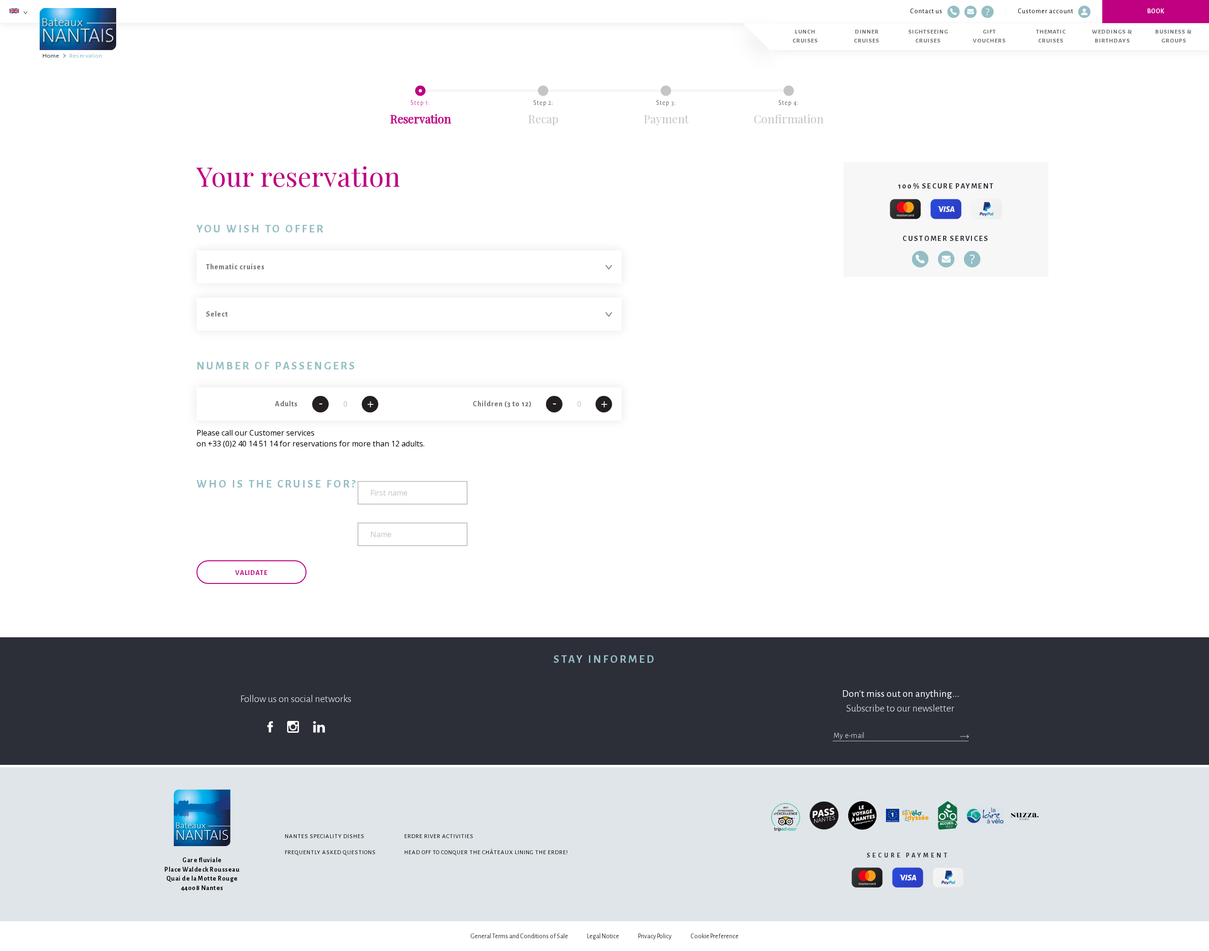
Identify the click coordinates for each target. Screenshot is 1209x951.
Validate (251, 572)
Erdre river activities (439, 836)
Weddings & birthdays (1112, 36)
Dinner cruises (866, 36)
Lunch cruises (805, 36)
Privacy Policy (655, 936)
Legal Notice (603, 936)
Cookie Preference (714, 936)
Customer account (1045, 11)
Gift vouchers (989, 36)
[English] (14, 11)
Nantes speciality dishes (325, 836)
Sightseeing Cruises (928, 36)
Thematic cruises (1051, 36)
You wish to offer (260, 229)
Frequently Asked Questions (330, 852)
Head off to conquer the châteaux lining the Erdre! (486, 852)
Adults (286, 404)
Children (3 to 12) (502, 404)
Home (51, 55)
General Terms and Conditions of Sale (519, 936)
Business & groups (1173, 36)
